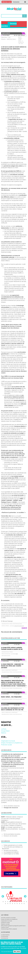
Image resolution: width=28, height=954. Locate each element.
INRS (9, 37)
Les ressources (4, 938)
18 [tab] (19, 903)
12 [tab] (5, 903)
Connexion (16, 2)
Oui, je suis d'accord (6, 951)
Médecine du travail (11, 39)
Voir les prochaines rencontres (12, 834)
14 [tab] (10, 903)
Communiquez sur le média (11, 853)
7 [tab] (17, 901)
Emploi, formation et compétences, (11, 743)
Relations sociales (17, 623)
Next (25, 896)
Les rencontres (4, 936)
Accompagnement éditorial (11, 852)
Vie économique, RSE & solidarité (9, 929)
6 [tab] (15, 901)
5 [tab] (12, 901)
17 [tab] (17, 903)
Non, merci (17, 951)
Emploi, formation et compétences (9, 670)
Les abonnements (5, 934)
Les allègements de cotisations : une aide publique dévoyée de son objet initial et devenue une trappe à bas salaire (13, 759)
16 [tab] (15, 903)
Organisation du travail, (8, 741)
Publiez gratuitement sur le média (13, 845)
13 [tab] (8, 903)
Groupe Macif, (5, 731)
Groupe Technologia (19, 625)
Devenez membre (9, 24)
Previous (2, 896)
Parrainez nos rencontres (10, 850)
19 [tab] (22, 903)
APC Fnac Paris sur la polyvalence (11, 787)
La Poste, (4, 729)
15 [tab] (12, 903)
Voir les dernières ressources (12, 806)
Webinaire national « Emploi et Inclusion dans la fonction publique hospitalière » (12, 818)
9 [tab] (22, 901)
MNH (17, 653)
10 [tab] (24, 901)
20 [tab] (24, 903)
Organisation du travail (7, 623)
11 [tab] (26, 901)
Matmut (3, 733)
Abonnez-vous (6, 2)
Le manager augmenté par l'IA (14, 827)
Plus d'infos (23, 948)
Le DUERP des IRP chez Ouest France (13, 763)
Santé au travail (5, 625)
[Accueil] (14, 9)
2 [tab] (5, 901)
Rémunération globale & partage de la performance (13, 925)
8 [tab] (19, 901)
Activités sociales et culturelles (8, 917)
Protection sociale (6, 653)
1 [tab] (3, 901)
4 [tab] (10, 901)
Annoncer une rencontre (10, 836)
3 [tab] (8, 901)
